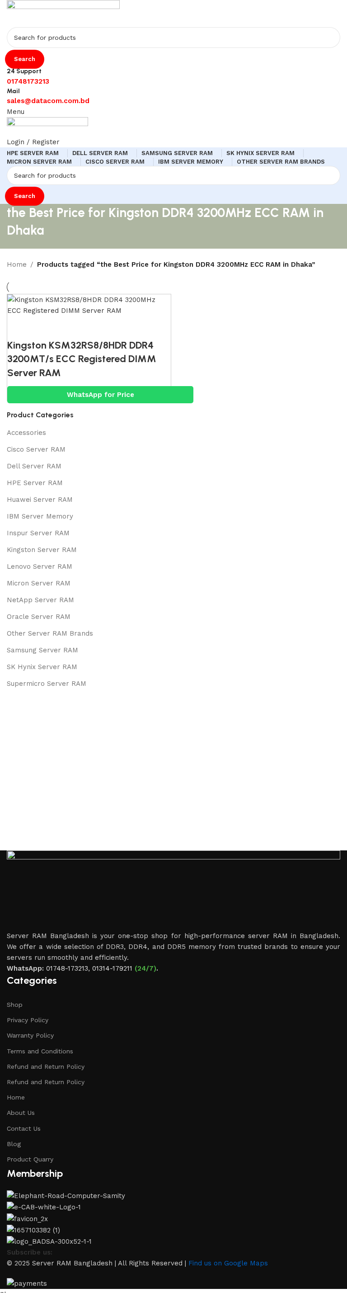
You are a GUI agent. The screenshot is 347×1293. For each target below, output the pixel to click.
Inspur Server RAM (38, 533)
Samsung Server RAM (42, 650)
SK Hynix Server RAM (42, 667)
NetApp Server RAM (40, 600)
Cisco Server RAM (36, 449)
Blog (14, 1143)
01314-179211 (112, 968)
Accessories (26, 433)
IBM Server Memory (40, 516)
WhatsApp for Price (100, 395)
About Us (21, 1112)
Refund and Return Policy (45, 1066)
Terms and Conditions (40, 1051)
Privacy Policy (27, 1020)
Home (16, 1097)
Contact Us (24, 1128)
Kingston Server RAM (42, 550)
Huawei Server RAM (40, 499)
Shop (15, 1004)
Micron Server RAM (38, 583)
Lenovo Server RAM (39, 566)
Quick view (43, 327)
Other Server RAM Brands (50, 633)
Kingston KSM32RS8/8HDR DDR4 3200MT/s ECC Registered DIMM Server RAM (81, 359)
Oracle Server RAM (38, 617)
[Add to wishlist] (68, 327)
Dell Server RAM (34, 466)
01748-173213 (67, 968)
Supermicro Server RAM (46, 684)
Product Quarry (30, 1159)
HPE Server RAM (35, 483)
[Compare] (18, 327)
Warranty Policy (30, 1035)
